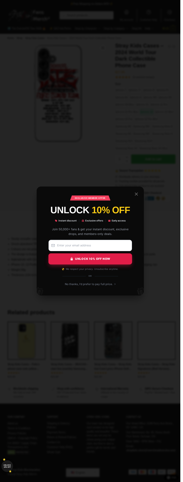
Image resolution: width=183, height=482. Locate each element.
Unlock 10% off (7, 466)
